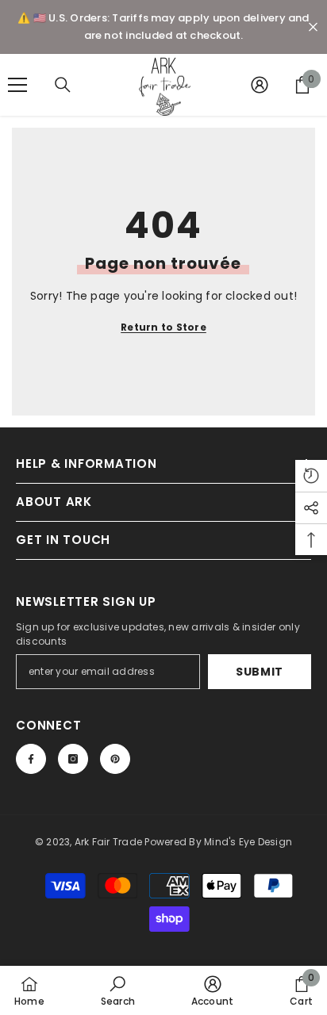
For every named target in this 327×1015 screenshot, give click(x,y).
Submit (259, 672)
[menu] (17, 84)
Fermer (313, 27)
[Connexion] (259, 85)
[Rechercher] (62, 84)
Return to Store (163, 327)
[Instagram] (73, 759)
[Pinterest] (115, 759)
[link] (118, 990)
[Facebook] (31, 759)
